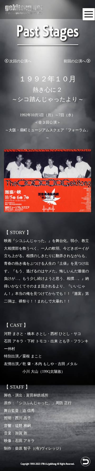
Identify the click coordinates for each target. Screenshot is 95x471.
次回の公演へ (20, 61)
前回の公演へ (75, 61)
